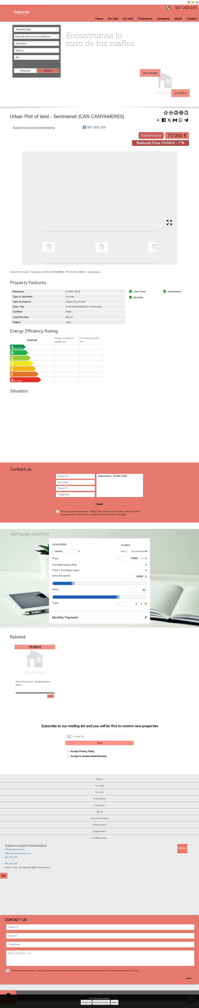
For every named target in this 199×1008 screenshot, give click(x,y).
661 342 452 (11, 863)
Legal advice (99, 831)
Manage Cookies (101, 1002)
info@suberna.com (14, 849)
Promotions (145, 18)
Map (4, 876)
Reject (114, 1002)
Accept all (86, 1002)
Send (99, 504)
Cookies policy (99, 837)
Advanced (25, 70)
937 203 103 (11, 857)
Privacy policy (99, 824)
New (123, 551)
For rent (128, 18)
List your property (99, 818)
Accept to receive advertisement (89, 756)
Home (99, 18)
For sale (113, 18)
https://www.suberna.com (18, 853)
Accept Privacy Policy (82, 751)
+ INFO (50, 696)
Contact (192, 18)
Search (47, 70)
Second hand (137, 551)
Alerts (178, 18)
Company (163, 18)
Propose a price (151, 135)
